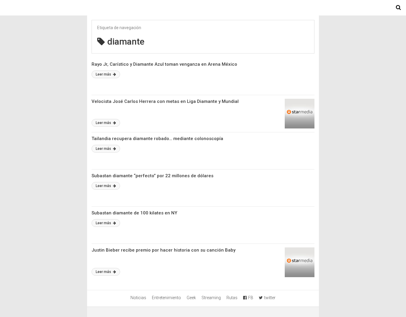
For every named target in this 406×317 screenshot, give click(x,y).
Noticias (138, 297)
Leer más (104, 74)
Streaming (211, 297)
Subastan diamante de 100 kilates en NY (134, 213)
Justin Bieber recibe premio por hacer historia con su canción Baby (163, 250)
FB (250, 297)
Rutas (231, 297)
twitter (270, 297)
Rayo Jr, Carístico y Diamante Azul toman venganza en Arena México (164, 64)
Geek (191, 297)
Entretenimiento (166, 297)
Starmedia (203, 7)
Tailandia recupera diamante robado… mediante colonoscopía (157, 138)
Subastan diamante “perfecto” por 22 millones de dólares (152, 175)
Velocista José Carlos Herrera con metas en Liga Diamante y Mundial (165, 101)
